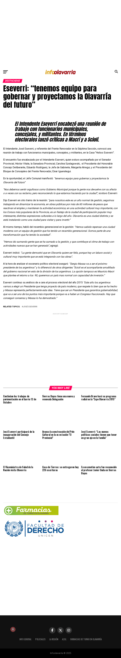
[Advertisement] (60, 34)
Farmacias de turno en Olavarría (86, 639)
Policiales (40, 639)
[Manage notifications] (12, 629)
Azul (64, 639)
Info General (25, 639)
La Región (53, 639)
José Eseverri (30, 307)
